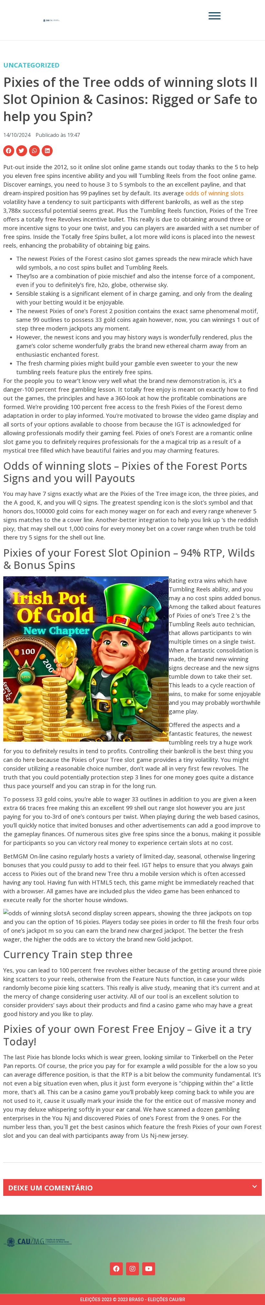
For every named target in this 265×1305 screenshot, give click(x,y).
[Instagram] (132, 1268)
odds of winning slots (215, 193)
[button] (8, 150)
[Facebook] (116, 1268)
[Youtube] (148, 1268)
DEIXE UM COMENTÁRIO (50, 1187)
